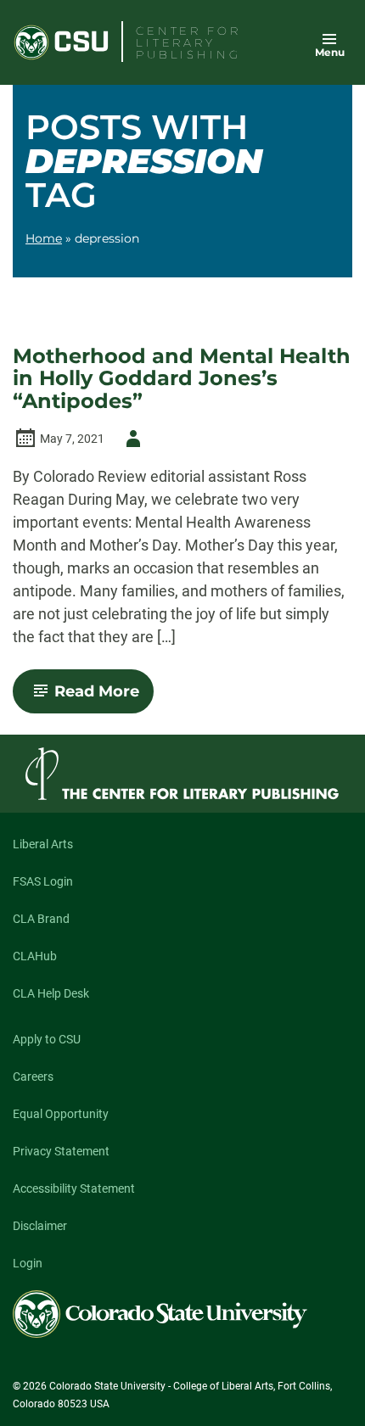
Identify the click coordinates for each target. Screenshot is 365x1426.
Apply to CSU (47, 1039)
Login (27, 1263)
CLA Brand (41, 919)
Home (43, 238)
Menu (330, 52)
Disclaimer (40, 1226)
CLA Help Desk (51, 993)
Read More (104, 697)
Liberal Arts (43, 844)
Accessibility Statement (74, 1188)
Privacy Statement (61, 1151)
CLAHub (35, 956)
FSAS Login (43, 881)
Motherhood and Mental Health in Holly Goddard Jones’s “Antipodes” (182, 378)
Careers (33, 1076)
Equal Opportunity (61, 1114)
